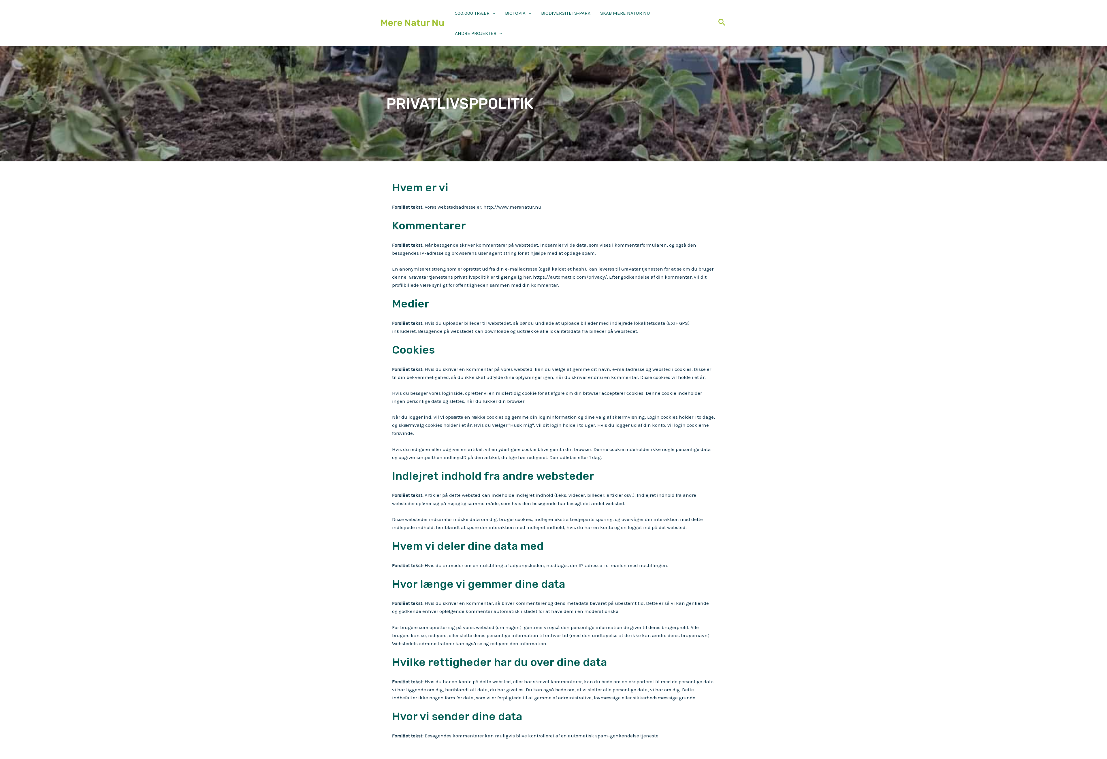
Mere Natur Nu (412, 22)
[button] (492, 13)
